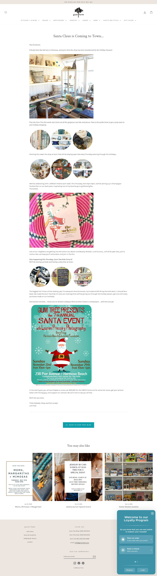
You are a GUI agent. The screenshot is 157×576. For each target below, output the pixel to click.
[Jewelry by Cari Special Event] (79, 477)
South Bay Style (111, 20)
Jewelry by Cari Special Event (78, 507)
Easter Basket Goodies (129, 507)
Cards (86, 20)
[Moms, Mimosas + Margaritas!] (28, 477)
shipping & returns (30, 538)
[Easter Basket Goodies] (129, 477)
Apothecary (59, 20)
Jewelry (74, 20)
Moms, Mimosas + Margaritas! (28, 507)
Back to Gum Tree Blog (80, 425)
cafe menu (29, 531)
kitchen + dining (29, 20)
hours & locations (30, 535)
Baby (96, 20)
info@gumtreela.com (82, 543)
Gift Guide (129, 20)
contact (29, 542)
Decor (46, 20)
